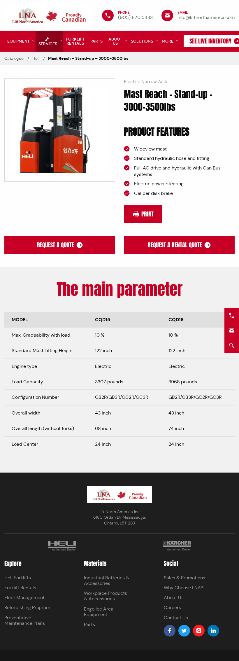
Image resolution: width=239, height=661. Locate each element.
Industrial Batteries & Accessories (106, 580)
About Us (174, 597)
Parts (89, 624)
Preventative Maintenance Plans (24, 620)
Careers (172, 607)
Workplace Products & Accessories (105, 595)
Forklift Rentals (20, 587)
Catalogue (14, 58)
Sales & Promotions (184, 577)
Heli (35, 58)
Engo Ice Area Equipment (98, 611)
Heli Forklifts (17, 577)
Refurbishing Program (27, 607)
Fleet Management (24, 597)
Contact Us (176, 617)
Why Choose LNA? (183, 587)
